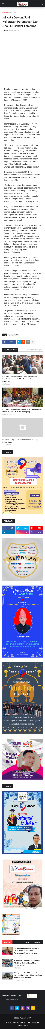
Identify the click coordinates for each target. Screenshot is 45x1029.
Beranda (5, 13)
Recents (27, 942)
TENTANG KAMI (33, 1023)
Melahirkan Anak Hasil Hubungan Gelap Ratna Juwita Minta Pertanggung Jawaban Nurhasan (26, 950)
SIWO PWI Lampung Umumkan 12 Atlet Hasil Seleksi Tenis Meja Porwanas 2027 (27, 962)
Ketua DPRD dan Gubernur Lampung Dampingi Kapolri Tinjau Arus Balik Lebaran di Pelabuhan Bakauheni (20, 378)
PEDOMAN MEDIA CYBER (15, 1023)
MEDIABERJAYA (25, 1018)
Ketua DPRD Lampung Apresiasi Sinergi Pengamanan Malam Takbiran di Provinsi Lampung (22, 410)
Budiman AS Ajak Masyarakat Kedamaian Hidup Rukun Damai (20, 441)
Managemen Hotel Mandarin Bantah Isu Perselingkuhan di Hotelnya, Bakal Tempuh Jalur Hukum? (28, 975)
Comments (37, 942)
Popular (7, 942)
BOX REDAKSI (23, 1025)
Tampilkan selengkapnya (34, 350)
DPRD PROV (13, 13)
